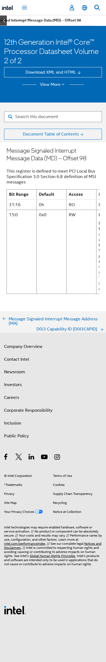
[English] (84, 7)
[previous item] (3, 21)
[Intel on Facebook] (6, 458)
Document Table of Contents (51, 134)
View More (50, 84)
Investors (13, 384)
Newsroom (14, 372)
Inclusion (12, 423)
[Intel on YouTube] (44, 458)
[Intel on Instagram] (57, 458)
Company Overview (23, 346)
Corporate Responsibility (28, 410)
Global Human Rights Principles (52, 556)
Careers (11, 397)
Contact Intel (16, 359)
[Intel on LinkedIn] (31, 458)
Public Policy (16, 436)
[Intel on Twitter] (19, 458)
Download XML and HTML (51, 72)
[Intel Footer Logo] (15, 610)
